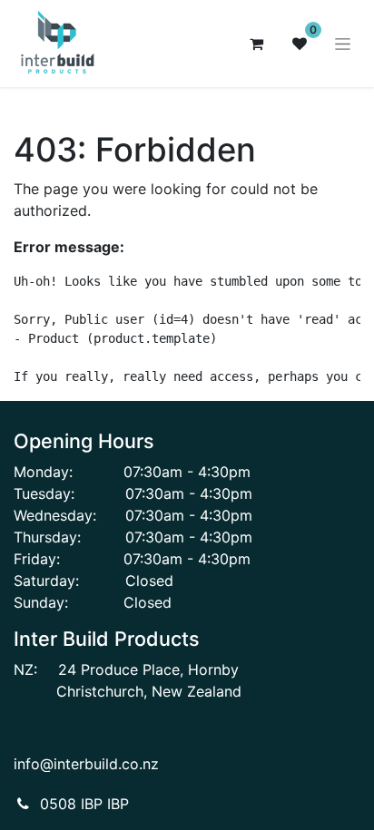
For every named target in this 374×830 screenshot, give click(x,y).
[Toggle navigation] (342, 44)
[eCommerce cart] (256, 43)
